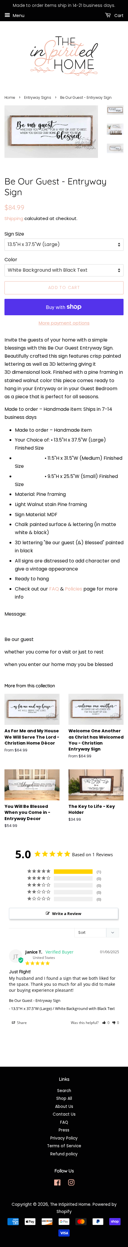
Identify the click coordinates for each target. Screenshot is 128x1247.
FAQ (54, 588)
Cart (118, 15)
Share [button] (21, 1022)
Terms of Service (64, 1146)
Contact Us (64, 1114)
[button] (105, 1022)
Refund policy (64, 1154)
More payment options (64, 323)
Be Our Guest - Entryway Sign (34, 1000)
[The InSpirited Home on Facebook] (57, 1184)
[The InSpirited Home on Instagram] (71, 1184)
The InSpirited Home (70, 1204)
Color (10, 259)
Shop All (64, 1098)
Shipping (13, 218)
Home (9, 97)
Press (64, 1130)
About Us (64, 1106)
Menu (18, 15)
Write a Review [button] (66, 913)
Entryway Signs (37, 97)
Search (64, 1091)
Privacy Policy (64, 1138)
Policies (73, 588)
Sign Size (14, 233)
